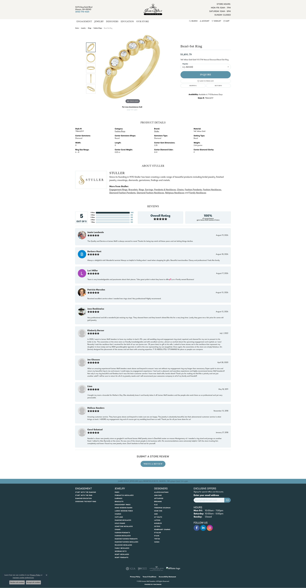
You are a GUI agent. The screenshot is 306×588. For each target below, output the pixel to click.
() (132, 213)
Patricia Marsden (96, 289)
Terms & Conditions (149, 577)
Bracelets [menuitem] (119, 502)
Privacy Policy (135, 577)
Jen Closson (93, 359)
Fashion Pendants (193, 189)
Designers (112, 21)
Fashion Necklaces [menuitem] (123, 536)
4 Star (93, 215)
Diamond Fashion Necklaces (150, 192)
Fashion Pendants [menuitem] (122, 533)
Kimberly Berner (95, 330)
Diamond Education (83, 498)
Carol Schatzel (95, 429)
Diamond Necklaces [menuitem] (123, 520)
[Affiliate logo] (173, 568)
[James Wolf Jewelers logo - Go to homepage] (153, 9)
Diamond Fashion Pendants (122, 192)
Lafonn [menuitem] (157, 520)
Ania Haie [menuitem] (158, 495)
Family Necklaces (197, 192)
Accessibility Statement (167, 577)
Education (127, 21)
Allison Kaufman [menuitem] (161, 492)
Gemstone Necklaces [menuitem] (124, 526)
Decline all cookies (17, 582)
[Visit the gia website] (130, 569)
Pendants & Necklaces (165, 189)
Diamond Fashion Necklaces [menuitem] (126, 542)
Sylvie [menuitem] (156, 536)
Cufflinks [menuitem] (119, 517)
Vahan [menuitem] (156, 542)
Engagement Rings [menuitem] (123, 505)
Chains (180, 189)
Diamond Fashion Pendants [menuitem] (126, 539)
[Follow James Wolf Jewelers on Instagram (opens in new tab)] (210, 528)
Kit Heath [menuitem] (158, 517)
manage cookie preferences (23, 578)
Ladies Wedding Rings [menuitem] (124, 511)
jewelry (83, 28)
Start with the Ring (83, 495)
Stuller (156, 131)
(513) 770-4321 (132, 109)
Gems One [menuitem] (158, 511)
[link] (220, 9)
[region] (133, 68)
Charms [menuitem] (118, 514)
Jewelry (99, 21)
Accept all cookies (33, 582)
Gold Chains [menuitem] (120, 523)
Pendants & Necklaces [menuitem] (124, 495)
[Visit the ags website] (156, 569)
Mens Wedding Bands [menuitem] (123, 508)
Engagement (84, 21)
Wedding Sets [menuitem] (121, 551)
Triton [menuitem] (157, 539)
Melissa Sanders (95, 408)
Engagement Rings (118, 189)
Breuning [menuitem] (158, 502)
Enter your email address (206, 495)
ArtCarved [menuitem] (158, 498)
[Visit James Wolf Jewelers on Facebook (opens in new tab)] (197, 528)
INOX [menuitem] (156, 514)
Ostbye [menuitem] (157, 526)
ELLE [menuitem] (156, 505)
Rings (89, 28)
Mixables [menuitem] (158, 523)
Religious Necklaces (174, 192)
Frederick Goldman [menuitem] (162, 508)
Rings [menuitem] (117, 492)
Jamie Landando (95, 232)
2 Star (93, 220)
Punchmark (157, 584)
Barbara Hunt (94, 251)
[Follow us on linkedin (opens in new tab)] (203, 528)
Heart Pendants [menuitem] (121, 558)
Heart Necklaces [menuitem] (122, 554)
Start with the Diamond (85, 492)
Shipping (193, 85)
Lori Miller (92, 270)
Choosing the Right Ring (85, 502)
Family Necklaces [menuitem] (122, 548)
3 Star (93, 217)
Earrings (149, 189)
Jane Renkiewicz (95, 308)
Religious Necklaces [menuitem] (123, 545)
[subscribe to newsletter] (227, 500)
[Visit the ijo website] (142, 569)
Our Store (142, 21)
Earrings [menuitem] (118, 498)
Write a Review (153, 464)
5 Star (93, 213)
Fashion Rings (98, 28)
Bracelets (133, 189)
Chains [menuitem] (117, 530)
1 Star (93, 222)
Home (77, 28)
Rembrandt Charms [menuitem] (162, 530)
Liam (89, 386)
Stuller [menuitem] (157, 533)
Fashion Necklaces (212, 189)
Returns (218, 85)
